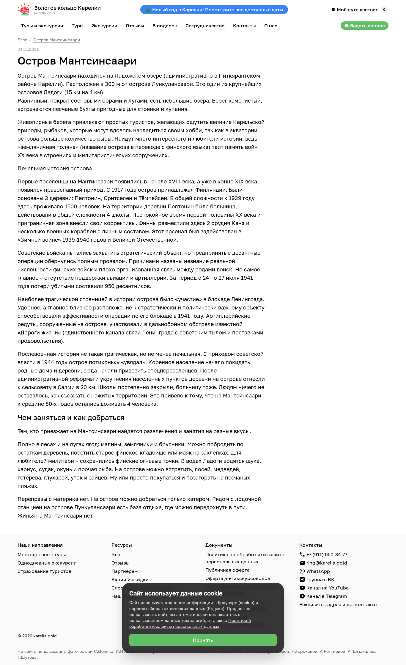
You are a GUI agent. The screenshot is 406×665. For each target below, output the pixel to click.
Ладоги (212, 461)
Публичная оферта (227, 570)
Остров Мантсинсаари (56, 39)
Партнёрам (124, 571)
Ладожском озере (138, 75)
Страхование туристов (44, 571)
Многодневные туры (42, 554)
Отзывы (120, 563)
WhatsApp (318, 571)
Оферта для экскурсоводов (237, 578)
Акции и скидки (130, 579)
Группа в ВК (320, 579)
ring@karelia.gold (326, 563)
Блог (22, 39)
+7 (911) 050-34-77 (326, 554)
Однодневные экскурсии (47, 563)
